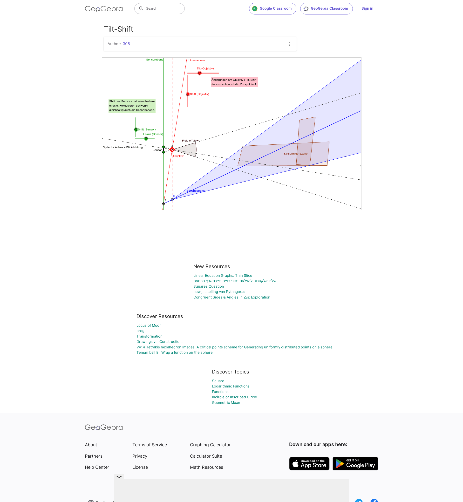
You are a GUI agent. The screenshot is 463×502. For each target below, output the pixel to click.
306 (126, 43)
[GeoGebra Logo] (104, 9)
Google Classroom (276, 8)
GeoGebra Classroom (329, 8)
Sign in (367, 8)
